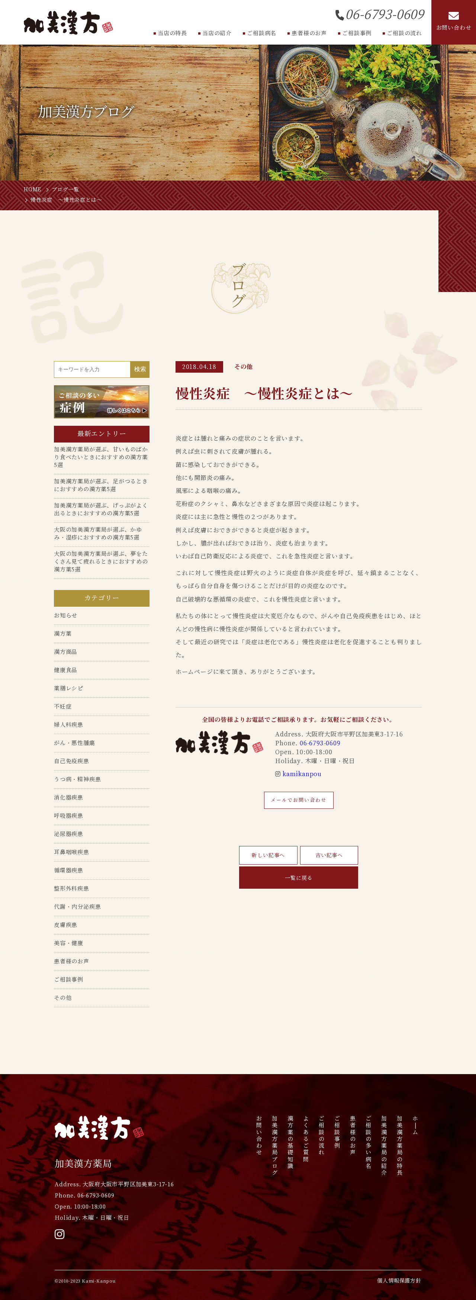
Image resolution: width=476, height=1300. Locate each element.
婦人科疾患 (68, 724)
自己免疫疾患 (71, 761)
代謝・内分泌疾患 (77, 906)
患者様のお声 (71, 961)
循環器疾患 (68, 870)
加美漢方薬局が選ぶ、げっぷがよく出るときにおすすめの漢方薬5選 (101, 509)
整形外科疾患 (71, 888)
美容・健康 (68, 943)
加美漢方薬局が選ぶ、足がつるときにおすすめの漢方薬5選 (101, 485)
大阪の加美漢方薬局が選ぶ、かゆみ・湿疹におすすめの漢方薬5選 (98, 533)
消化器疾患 (68, 797)
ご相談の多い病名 (368, 1142)
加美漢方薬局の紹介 (384, 1145)
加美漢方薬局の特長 (399, 1145)
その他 (62, 997)
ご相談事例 (68, 979)
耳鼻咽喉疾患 (71, 852)
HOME (32, 189)
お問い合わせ (259, 1135)
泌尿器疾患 (68, 833)
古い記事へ (329, 855)
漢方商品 (65, 651)
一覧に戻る (298, 878)
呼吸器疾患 (68, 815)
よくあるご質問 (306, 1139)
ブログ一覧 (65, 189)
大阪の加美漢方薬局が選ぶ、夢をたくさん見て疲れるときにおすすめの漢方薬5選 (101, 561)
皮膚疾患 (65, 924)
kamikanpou (302, 774)
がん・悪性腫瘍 (74, 742)
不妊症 (62, 706)
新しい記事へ (268, 855)
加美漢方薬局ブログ (275, 1145)
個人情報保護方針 (399, 1280)
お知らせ (65, 615)
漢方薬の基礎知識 (290, 1142)
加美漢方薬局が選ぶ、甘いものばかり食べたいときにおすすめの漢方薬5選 (101, 457)
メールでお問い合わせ (299, 800)
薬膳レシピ (68, 688)
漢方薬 (62, 633)
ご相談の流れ (321, 1135)
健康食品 (65, 670)
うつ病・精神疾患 (77, 779)
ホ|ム (415, 1125)
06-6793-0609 (320, 743)
